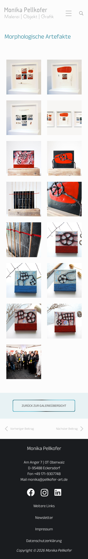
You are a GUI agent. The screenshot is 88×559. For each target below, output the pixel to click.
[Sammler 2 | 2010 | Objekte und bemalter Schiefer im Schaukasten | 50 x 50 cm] (64, 77)
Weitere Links (44, 506)
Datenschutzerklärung (44, 541)
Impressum (44, 529)
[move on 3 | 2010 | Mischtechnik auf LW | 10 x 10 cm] (64, 280)
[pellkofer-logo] (29, 13)
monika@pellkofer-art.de (48, 479)
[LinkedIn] (57, 492)
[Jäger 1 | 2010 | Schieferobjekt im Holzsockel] (24, 158)
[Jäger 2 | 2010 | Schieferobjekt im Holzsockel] (64, 158)
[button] (68, 13)
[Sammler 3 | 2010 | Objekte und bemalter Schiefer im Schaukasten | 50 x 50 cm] (24, 117)
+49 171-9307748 (47, 474)
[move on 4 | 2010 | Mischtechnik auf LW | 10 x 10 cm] (24, 321)
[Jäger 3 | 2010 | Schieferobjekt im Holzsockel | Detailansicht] (24, 239)
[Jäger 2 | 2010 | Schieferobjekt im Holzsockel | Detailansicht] (64, 199)
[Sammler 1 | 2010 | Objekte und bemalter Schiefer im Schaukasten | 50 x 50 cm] (24, 77)
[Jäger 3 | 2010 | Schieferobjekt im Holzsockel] (24, 199)
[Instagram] (44, 493)
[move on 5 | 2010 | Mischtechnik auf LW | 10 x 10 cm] (64, 321)
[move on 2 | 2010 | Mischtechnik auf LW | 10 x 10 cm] (24, 280)
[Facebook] (31, 492)
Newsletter (44, 517)
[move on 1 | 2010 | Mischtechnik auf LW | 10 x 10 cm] (64, 239)
